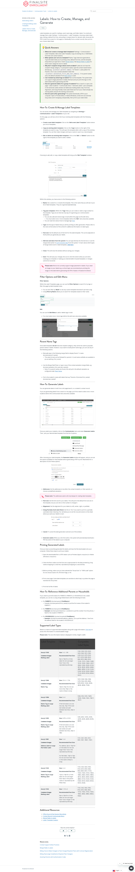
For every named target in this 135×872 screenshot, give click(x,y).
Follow (43, 28)
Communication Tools (40, 11)
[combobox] (117, 870)
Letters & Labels (52, 11)
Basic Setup (68, 76)
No (71, 830)
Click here (88, 629)
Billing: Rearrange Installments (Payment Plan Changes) (56, 854)
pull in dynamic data (62, 243)
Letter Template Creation (50, 820)
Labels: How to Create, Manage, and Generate (29, 29)
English (117, 870)
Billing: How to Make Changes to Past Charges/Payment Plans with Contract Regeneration (66, 851)
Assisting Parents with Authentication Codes (53, 857)
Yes (63, 830)
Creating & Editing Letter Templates (29, 24)
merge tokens (70, 62)
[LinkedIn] (69, 835)
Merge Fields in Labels (83, 62)
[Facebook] (65, 835)
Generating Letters (27, 20)
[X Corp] (67, 835)
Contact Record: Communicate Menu (53, 816)
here (73, 221)
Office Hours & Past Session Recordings (54, 814)
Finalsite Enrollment (27, 11)
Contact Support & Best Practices (49, 845)
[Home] (35, 3)
